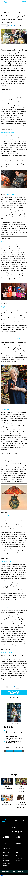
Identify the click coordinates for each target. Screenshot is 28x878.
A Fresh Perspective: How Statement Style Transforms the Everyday (21, 807)
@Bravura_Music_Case (12, 194)
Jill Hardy (4, 22)
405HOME (21, 786)
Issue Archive (18, 840)
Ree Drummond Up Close (11, 736)
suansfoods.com (5, 409)
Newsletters (14, 827)
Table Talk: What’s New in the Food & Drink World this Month (14, 733)
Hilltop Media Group (6, 848)
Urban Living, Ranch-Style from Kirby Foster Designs (14, 739)
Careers (4, 845)
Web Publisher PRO (19, 871)
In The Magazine (21, 802)
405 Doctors (5, 855)
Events (17, 841)
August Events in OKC (7, 788)
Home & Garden (19, 846)
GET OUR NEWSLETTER (14, 697)
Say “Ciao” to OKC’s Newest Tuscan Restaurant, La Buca (13, 742)
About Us (4, 840)
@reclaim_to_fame (6, 561)
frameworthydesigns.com (7, 132)
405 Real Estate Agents (7, 860)
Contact (4, 843)
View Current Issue (14, 701)
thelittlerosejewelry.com (7, 241)
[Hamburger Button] (2, 1)
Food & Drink (18, 843)
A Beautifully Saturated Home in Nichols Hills (21, 790)
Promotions (18, 855)
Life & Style (3, 10)
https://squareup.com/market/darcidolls (11, 339)
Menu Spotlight (6, 865)
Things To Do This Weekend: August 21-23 (14, 730)
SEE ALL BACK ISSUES (14, 723)
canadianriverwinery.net (7, 456)
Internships (5, 846)
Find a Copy (18, 860)
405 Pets (4, 862)
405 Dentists (5, 857)
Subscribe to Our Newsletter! (14, 692)
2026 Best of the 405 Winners (7, 805)
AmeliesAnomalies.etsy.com (8, 652)
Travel (17, 857)
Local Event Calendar (20, 858)
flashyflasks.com (5, 307)
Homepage (7, 786)
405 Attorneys (5, 858)
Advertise (4, 841)
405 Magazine (6, 871)
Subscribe (24, 1)
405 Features (7, 802)
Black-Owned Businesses (7, 863)
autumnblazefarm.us (6, 93)
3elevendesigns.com (6, 607)
